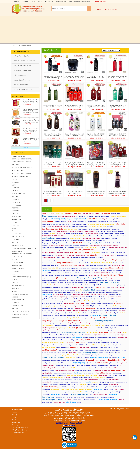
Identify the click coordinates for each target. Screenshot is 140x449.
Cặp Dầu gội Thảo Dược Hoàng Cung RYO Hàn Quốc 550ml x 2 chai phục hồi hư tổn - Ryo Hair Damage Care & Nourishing (96, 106)
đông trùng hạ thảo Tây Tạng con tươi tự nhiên (95, 280)
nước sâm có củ (71, 278)
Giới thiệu (25, 1)
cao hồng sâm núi (115, 213)
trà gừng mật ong (111, 334)
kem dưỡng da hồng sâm (102, 350)
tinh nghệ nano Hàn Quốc (99, 240)
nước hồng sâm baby (48, 365)
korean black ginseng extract (98, 340)
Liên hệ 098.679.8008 (53, 80)
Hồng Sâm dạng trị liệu (47, 315)
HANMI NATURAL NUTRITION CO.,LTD (24, 248)
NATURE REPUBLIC (18, 236)
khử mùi (108, 373)
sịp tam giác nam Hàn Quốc (77, 296)
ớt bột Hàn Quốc (103, 379)
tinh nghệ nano (46, 219)
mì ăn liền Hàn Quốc (90, 350)
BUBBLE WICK (16, 216)
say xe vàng (60, 282)
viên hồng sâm (70, 255)
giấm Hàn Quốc (115, 229)
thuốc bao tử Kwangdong (61, 325)
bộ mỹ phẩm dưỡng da (79, 219)
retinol (58, 257)
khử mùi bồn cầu (109, 233)
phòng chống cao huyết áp (70, 355)
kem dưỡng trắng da (90, 352)
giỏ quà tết (124, 363)
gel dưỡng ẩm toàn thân (121, 255)
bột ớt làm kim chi (91, 363)
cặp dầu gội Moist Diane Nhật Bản (74, 233)
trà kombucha (113, 310)
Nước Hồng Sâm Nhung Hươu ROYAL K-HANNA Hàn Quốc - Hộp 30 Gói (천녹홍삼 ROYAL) (31, 130)
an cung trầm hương (48, 347)
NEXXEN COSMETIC (18, 156)
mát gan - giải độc (57, 235)
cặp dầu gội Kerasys (85, 389)
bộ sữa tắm (106, 298)
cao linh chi (79, 285)
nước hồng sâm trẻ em (91, 233)
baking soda (99, 250)
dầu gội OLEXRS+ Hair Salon (62, 275)
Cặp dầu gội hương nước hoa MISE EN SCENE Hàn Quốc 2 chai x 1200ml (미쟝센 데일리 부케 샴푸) (74, 135)
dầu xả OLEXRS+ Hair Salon (94, 387)
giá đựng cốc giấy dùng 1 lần (49, 352)
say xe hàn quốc (46, 282)
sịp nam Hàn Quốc (106, 313)
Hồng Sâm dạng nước (68, 265)
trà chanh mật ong (101, 296)
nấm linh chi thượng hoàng (61, 231)
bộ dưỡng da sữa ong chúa (115, 272)
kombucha (81, 368)
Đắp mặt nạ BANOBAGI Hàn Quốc (78, 226)
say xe (90, 394)
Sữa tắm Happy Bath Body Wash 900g (51, 224)
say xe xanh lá (51, 392)
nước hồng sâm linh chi (114, 219)
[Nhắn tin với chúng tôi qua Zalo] (134, 437)
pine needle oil (119, 345)
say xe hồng (77, 292)
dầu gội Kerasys (75, 238)
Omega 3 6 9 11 (50, 310)
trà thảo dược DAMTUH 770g (49, 379)
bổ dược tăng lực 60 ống (111, 327)
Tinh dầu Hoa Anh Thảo (60, 373)
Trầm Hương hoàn (90, 301)
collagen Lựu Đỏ (58, 294)
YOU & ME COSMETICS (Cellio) (21, 173)
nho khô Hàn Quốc (60, 397)
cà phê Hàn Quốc (100, 327)
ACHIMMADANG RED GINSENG (22, 254)
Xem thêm (25, 147)
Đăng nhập (107, 9)
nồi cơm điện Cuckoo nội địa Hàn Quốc (116, 308)
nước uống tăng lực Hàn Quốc (77, 360)
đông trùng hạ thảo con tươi (49, 332)
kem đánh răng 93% (47, 296)
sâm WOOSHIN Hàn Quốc (86, 355)
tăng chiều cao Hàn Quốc (122, 382)
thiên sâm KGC (64, 334)
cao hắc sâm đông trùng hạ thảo (50, 323)
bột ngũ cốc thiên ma (87, 292)
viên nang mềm (119, 389)
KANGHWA (15, 164)
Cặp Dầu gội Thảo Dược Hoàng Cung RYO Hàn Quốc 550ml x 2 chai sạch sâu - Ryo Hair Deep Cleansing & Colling (117, 106)
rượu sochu (91, 327)
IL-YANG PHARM (17, 257)
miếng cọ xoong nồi (100, 231)
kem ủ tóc (83, 384)
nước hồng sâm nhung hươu (102, 216)
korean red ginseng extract (103, 321)
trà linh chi (44, 245)
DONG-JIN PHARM (17, 262)
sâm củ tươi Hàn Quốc (74, 325)
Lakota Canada (46, 360)
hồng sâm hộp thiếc (77, 392)
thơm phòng (46, 250)
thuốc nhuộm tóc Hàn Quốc (49, 262)
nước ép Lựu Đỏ (46, 382)
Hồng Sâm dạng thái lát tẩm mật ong (79, 323)
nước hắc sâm (54, 340)
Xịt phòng (67, 377)
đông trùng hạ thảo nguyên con (65, 370)
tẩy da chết (121, 357)
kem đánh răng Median (99, 292)
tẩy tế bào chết (62, 323)
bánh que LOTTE (82, 282)
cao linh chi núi (110, 345)
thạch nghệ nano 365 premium (114, 270)
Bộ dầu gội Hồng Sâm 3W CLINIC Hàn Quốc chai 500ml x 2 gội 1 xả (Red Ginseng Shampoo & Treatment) (74, 106)
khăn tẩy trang (77, 337)
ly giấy (74, 301)
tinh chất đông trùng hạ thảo (52, 399)
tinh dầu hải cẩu (60, 363)
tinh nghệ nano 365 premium (79, 224)
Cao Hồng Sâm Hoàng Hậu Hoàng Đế (71, 332)
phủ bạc (101, 233)
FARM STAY (15, 222)
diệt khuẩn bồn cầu (63, 280)
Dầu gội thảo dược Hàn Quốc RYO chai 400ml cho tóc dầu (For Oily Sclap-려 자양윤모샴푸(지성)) (117, 192)
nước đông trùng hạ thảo (92, 243)
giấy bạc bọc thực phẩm (48, 298)
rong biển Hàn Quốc (70, 229)
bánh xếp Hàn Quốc (109, 235)
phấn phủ (81, 265)
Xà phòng (99, 399)
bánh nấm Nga (59, 298)
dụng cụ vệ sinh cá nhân (101, 394)
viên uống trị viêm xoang (48, 363)
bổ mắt (44, 310)
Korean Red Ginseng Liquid (112, 275)
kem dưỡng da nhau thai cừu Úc (95, 235)
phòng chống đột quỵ (91, 247)
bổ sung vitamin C (56, 355)
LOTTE (14, 185)
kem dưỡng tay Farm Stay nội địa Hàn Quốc (91, 298)
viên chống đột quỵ (66, 287)
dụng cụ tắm (106, 260)
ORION (14, 228)
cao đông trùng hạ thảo (114, 280)
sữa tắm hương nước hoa (49, 368)
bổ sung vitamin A (92, 221)
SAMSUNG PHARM (18, 245)
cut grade (95, 382)
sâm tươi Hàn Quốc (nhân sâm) (75, 247)
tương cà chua (45, 278)
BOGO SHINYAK (17, 317)
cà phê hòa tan (98, 355)
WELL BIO (15, 308)
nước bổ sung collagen (48, 327)
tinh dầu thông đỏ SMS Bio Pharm (90, 313)
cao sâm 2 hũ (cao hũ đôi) (62, 347)
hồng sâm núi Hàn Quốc (48, 370)
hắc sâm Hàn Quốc (94, 275)
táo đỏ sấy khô (64, 394)
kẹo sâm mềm (107, 306)
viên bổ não (122, 310)
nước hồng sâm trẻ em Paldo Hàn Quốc (60, 270)
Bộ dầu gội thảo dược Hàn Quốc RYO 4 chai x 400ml (74, 192)
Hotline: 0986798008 (100, 1)
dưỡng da (69, 373)
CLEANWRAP (16, 225)
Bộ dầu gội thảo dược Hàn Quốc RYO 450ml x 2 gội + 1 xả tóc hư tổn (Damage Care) (96, 163)
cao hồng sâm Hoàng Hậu (98, 330)
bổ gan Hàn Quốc (92, 332)
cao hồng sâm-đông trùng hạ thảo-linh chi (82, 377)
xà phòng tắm (113, 394)
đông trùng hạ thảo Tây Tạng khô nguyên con (53, 243)
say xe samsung (68, 235)
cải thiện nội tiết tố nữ (120, 235)
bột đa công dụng (116, 285)
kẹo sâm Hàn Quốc (59, 402)
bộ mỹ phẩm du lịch (98, 285)
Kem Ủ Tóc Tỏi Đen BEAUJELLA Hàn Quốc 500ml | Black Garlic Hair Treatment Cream (74, 77)
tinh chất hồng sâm (97, 323)
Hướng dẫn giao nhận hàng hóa (20, 430)
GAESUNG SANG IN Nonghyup (21, 311)
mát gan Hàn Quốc (63, 368)
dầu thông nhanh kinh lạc (62, 238)
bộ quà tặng (46, 270)
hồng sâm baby (46, 235)
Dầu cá (66, 303)
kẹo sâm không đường (101, 290)
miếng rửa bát (54, 265)
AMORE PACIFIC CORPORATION (22, 167)
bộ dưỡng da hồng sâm (60, 221)
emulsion (107, 285)
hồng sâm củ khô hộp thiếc (69, 320)
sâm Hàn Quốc (67, 294)
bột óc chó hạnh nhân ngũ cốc (78, 260)
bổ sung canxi (99, 257)
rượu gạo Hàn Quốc (78, 379)
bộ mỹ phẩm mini (82, 229)
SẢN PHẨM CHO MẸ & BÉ (22, 70)
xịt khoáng (68, 399)
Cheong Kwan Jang (17, 251)
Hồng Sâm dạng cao (49, 216)
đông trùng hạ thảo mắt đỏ (88, 257)
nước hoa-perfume (61, 375)
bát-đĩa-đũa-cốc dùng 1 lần (79, 221)
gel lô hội (67, 392)
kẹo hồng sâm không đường (83, 365)
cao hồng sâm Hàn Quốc (98, 318)
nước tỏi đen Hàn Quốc (47, 275)
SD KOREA (15, 288)
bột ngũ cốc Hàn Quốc (114, 352)
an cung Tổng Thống (115, 350)
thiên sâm (123, 313)
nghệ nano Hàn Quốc (76, 382)
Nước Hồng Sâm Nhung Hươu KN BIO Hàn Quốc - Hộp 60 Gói (31, 140)
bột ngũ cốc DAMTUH (47, 255)
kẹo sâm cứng (65, 257)
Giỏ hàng (98, 9)
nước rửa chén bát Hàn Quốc (90, 213)
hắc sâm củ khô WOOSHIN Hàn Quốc (69, 330)
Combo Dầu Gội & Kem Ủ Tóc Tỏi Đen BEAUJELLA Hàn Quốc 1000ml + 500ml (52, 77)
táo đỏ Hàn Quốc (107, 243)
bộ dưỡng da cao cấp (116, 298)
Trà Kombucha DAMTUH (48, 375)
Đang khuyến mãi (61, 1)
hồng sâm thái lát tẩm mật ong (118, 247)
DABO (69, 221)
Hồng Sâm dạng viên (63, 252)
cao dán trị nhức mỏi (94, 229)
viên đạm (87, 294)
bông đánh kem (122, 337)
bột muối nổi (45, 313)
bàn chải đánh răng (110, 399)
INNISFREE (15, 211)
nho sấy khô (70, 397)
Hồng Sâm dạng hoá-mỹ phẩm (91, 238)
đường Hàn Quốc (117, 243)
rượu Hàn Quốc (46, 389)
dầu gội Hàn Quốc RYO (117, 360)
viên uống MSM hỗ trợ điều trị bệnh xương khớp (82, 375)
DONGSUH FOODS (17, 234)
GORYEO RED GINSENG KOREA (22, 159)
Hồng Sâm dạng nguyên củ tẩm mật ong (101, 392)
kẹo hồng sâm (75, 306)
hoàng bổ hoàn (59, 365)
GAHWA (14, 179)
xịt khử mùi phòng (46, 231)
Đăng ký (114, 9)
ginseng (112, 252)
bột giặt (124, 285)
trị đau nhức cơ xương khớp (97, 226)
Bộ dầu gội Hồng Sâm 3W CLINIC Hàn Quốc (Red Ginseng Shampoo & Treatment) (74, 163)
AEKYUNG (15, 208)
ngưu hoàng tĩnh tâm (117, 287)
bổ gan (52, 233)
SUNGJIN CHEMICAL (18, 268)
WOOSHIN (15, 297)
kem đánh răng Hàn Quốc (52, 229)
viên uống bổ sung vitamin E (76, 334)
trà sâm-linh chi (46, 394)
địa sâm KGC (90, 216)
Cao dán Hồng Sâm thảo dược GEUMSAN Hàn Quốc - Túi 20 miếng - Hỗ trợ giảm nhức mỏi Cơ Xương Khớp (31, 101)
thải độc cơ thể (84, 306)
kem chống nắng (48, 397)
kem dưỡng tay (113, 384)
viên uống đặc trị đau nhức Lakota (62, 301)
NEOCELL (15, 242)
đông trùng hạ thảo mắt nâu (49, 308)
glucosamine (55, 389)
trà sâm (79, 352)
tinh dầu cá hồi (113, 357)
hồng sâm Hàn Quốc (65, 262)
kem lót (87, 303)
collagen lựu (116, 313)
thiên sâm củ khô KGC (120, 233)
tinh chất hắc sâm (46, 226)
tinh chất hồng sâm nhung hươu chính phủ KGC (54, 247)
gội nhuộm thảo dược (114, 363)
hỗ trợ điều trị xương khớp (97, 345)
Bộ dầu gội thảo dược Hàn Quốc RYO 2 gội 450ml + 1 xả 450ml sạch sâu (53, 163)
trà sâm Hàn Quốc (75, 257)
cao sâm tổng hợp (57, 226)
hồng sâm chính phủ (73, 213)
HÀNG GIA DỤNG (20, 75)
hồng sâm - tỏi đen (102, 301)
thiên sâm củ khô (77, 399)
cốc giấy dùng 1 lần (88, 373)
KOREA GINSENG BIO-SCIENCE (22, 162)
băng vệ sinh (59, 213)
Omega (83, 387)
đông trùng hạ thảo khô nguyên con (51, 345)
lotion (124, 332)
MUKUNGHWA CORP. (18, 193)
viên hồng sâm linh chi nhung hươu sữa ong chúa (103, 245)
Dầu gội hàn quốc (26, 45)
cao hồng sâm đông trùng (88, 399)
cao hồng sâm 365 (74, 340)
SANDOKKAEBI (17, 219)
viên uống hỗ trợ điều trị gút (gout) (119, 325)
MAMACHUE (16, 291)
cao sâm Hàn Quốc (76, 303)
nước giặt (88, 368)
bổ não (66, 226)
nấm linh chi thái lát (93, 282)
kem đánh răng (92, 360)
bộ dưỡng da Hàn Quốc (72, 318)
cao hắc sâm (59, 392)
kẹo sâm (119, 332)
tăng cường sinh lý (46, 272)
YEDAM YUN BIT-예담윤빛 (20, 176)
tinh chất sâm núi (114, 365)
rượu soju (44, 268)
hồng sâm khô (47, 221)
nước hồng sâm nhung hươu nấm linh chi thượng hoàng (97, 337)
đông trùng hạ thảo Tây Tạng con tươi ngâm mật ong (71, 272)
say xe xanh (45, 334)
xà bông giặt (87, 382)
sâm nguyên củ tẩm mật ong (65, 379)
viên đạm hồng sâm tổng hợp (99, 294)
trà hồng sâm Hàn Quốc (71, 282)
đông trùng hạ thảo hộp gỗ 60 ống (89, 278)
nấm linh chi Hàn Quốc (107, 315)
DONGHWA (15, 239)
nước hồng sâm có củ (70, 285)
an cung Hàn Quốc (79, 235)
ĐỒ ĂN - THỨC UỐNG (21, 85)
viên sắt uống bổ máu (58, 382)
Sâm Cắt (78, 313)
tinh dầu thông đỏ (101, 219)
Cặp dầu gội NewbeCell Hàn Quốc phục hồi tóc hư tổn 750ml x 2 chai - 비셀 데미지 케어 (118, 77)
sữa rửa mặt (90, 308)
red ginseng (105, 213)
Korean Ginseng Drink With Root (109, 342)
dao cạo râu (94, 365)
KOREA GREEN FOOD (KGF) (20, 314)
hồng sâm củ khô (118, 370)
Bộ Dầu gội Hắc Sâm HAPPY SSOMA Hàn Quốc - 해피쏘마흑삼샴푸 (117, 135)
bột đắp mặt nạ (105, 252)
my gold (79, 402)
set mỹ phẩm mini (105, 238)
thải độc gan (120, 334)
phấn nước (103, 360)
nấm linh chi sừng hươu (112, 292)
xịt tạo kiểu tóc (122, 375)
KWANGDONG (16, 205)
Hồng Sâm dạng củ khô (63, 327)
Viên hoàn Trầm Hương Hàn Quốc (101, 262)
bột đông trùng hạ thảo (82, 315)
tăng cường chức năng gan (63, 310)
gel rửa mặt (77, 243)
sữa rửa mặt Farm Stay (115, 294)
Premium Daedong (53, 334)
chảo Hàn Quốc (75, 298)
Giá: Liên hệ (27, 104)
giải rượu (80, 301)
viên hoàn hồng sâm (103, 221)
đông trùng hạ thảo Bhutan (113, 330)
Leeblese (114, 337)
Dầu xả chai (100, 287)
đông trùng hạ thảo (49, 320)
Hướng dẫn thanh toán (18, 432)
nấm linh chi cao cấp (79, 397)
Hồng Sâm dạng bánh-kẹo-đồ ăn (67, 216)
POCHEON (15, 196)
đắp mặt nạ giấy (84, 347)
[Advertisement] (68, 29)
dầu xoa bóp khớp (112, 301)
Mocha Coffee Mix (91, 260)
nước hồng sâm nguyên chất (77, 240)
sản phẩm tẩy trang (78, 363)
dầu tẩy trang (78, 373)
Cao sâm (91, 219)
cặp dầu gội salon (47, 373)
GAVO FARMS (16, 202)
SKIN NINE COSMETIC (19, 170)
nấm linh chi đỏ (89, 290)
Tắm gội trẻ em (95, 252)
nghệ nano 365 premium (65, 350)
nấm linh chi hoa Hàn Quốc (92, 397)
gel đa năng (114, 238)
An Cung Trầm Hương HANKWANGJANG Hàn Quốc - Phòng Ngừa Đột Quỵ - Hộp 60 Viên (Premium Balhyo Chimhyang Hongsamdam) (31, 120)
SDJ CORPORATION (18, 285)
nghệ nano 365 (45, 340)
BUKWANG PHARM (18, 300)
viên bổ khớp (63, 387)
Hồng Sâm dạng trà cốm (96, 306)
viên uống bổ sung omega (106, 255)
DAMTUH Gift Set (91, 296)
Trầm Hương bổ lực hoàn (118, 216)
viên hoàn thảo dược (86, 330)
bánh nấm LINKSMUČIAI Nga (65, 308)
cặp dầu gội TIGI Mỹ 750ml (98, 270)
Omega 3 (67, 382)
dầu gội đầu (120, 224)
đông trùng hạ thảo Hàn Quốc (53, 357)
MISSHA (14, 280)
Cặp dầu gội (119, 303)
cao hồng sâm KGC (50, 350)
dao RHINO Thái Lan (77, 350)
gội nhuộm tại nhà (89, 287)
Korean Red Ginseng (50, 387)
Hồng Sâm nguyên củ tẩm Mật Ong (60, 360)
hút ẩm (54, 272)
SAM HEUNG (16, 303)
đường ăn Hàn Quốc (47, 402)
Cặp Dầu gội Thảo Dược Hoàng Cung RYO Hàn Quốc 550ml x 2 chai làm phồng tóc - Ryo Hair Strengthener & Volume (53, 135)
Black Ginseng (88, 272)
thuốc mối (53, 282)
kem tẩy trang (65, 219)
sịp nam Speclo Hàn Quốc (56, 245)
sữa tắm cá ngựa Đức (63, 352)
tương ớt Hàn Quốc (78, 287)
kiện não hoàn (88, 285)
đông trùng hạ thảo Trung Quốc (83, 370)
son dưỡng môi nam (103, 365)
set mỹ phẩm (55, 394)
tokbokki (44, 392)
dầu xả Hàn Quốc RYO (79, 252)
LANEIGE (15, 282)
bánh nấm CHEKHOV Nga (111, 323)
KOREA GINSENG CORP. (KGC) (21, 277)
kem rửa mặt (81, 342)
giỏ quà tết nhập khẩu (76, 231)
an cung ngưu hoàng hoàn (50, 306)
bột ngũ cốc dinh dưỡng (119, 262)
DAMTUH (15, 191)
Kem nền (79, 290)
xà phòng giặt (98, 389)
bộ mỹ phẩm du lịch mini (94, 342)
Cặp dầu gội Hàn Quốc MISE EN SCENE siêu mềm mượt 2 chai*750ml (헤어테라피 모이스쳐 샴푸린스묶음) (96, 135)
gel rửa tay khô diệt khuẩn (48, 303)
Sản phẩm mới (49, 1)
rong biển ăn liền (103, 247)
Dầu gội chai (85, 340)
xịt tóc (110, 290)
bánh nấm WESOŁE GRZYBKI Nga (81, 270)
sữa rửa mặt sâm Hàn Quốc (67, 313)
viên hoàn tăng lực (63, 340)
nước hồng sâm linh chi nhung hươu (64, 292)
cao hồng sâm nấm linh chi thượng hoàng (65, 315)
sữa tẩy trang (55, 219)
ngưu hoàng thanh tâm (48, 257)
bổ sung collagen (80, 255)
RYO (13, 274)
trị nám (107, 325)
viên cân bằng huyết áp (60, 296)
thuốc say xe (45, 384)
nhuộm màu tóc (46, 265)
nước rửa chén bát (47, 325)
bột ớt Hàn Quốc (101, 308)
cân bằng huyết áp (99, 377)
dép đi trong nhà (78, 294)
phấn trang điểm (113, 375)
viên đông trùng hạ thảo (80, 310)
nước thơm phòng (54, 313)
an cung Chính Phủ (108, 389)
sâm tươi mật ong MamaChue (58, 250)
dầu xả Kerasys (103, 375)
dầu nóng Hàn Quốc (69, 365)
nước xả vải (72, 352)
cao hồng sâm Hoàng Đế (79, 394)
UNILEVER (15, 188)
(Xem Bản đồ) (90, 415)
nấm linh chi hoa (46, 355)
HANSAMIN (15, 271)
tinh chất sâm (102, 363)
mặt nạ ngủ (84, 318)
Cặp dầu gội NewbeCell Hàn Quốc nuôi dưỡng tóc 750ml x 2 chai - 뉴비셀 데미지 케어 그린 (52, 106)
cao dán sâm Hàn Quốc (47, 292)
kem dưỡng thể (53, 268)
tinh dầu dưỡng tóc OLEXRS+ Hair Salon (98, 310)
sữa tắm (123, 365)
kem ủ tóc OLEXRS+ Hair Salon (115, 231)
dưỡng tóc (121, 399)
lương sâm (68, 243)
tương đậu (88, 240)
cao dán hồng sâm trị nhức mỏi (49, 280)
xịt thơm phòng (110, 377)
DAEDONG (15, 182)
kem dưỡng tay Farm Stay (76, 280)
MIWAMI (14, 259)
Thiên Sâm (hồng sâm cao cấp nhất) (53, 342)
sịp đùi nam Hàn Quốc (114, 296)
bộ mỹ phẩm (100, 373)
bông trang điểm (64, 306)
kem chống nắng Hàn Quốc (99, 357)
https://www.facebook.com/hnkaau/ (59, 414)
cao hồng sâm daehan (98, 368)
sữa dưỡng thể (70, 357)
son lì (99, 260)
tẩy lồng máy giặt (103, 352)
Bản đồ (40, 1)
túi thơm (116, 347)
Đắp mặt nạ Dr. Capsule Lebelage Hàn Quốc (102, 347)
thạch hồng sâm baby (115, 221)
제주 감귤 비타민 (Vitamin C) (107, 382)
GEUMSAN (15, 199)
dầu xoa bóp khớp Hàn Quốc (67, 290)
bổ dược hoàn (45, 233)
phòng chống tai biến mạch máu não (92, 325)
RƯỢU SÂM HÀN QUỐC (22, 80)
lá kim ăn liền (82, 216)
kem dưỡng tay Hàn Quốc (97, 268)
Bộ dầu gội (70, 342)
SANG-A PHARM (17, 265)
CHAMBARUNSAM (17, 305)
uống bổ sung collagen (99, 334)
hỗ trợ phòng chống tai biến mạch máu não (101, 224)
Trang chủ (16, 1)
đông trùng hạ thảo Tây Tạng (61, 240)
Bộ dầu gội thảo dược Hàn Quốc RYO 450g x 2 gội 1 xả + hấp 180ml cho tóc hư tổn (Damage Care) (53, 192)
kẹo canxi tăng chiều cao (74, 387)
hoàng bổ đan (85, 262)
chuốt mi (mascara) (57, 285)
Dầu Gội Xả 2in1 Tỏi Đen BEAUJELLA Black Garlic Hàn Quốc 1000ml (96, 77)
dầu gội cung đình (119, 260)
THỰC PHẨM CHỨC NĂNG (22, 66)
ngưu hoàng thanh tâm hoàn (50, 330)
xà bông (86, 392)
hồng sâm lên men (120, 252)
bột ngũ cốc (59, 303)
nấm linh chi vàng (117, 290)
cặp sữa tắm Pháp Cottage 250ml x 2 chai (100, 265)
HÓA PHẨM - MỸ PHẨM (21, 56)
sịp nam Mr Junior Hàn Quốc (49, 337)
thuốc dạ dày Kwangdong (82, 357)
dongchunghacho (48, 238)
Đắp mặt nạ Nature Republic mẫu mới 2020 (53, 318)
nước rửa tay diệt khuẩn (112, 368)
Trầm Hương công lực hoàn (69, 389)
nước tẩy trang (47, 294)
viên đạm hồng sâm (109, 278)
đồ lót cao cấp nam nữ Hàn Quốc (52, 377)
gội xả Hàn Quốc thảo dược (83, 250)
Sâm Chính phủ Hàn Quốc (115, 268)
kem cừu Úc (68, 363)
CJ (12, 231)
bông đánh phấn (59, 255)
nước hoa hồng (116, 306)
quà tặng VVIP (60, 233)
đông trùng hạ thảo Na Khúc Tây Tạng (68, 384)
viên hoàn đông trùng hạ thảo (101, 370)
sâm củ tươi (78, 262)
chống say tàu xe (66, 224)
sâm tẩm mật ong (114, 379)
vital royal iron (112, 318)
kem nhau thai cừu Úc (47, 240)
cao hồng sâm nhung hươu (107, 397)
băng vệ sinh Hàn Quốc (81, 345)
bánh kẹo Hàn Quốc (107, 332)
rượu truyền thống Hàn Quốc (80, 245)
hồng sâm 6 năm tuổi (107, 303)
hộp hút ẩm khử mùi (96, 303)
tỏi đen (108, 287)
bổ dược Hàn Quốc (116, 392)
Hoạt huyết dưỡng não (48, 252)
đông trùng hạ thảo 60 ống (109, 282)
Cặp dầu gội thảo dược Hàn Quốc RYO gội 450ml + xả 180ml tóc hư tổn (117, 163)
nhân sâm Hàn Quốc (118, 265)
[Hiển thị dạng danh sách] (127, 51)
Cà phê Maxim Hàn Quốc (64, 337)
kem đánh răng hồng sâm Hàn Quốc (51, 287)
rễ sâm (87, 265)
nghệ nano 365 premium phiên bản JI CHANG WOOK (55, 260)
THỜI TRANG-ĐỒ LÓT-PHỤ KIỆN (24, 61)
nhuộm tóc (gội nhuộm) (101, 272)
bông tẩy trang (71, 402)
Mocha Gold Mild (103, 384)
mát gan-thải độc (89, 231)
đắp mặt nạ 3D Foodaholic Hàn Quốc (80, 268)
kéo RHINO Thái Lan (47, 301)
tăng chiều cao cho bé (64, 268)
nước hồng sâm (48, 213)
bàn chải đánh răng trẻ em (67, 345)
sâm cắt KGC (46, 285)
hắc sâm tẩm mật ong (87, 320)
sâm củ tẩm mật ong (105, 229)
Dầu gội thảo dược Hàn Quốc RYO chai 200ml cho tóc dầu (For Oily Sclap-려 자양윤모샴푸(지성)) (96, 192)
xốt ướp (124, 350)
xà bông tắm (94, 315)
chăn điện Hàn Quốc (93, 384)
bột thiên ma (110, 226)
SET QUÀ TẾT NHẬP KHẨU (23, 89)
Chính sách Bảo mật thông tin (20, 427)
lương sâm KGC (54, 384)
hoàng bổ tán (68, 245)
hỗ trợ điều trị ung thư (108, 250)
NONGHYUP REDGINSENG (20, 294)
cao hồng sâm (92, 255)
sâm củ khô (88, 334)
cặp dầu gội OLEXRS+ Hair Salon (50, 290)
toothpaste (74, 347)
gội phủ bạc (67, 298)
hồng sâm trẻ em (79, 308)
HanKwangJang (108, 355)
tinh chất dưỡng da (117, 373)
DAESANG (15, 213)
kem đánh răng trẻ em (91, 379)
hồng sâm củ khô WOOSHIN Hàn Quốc (113, 387)
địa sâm (69, 250)
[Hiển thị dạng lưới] (123, 51)
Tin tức (32, 1)
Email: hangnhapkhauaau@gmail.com (79, 1)
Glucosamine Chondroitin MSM (79, 275)
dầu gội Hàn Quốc (79, 328)
